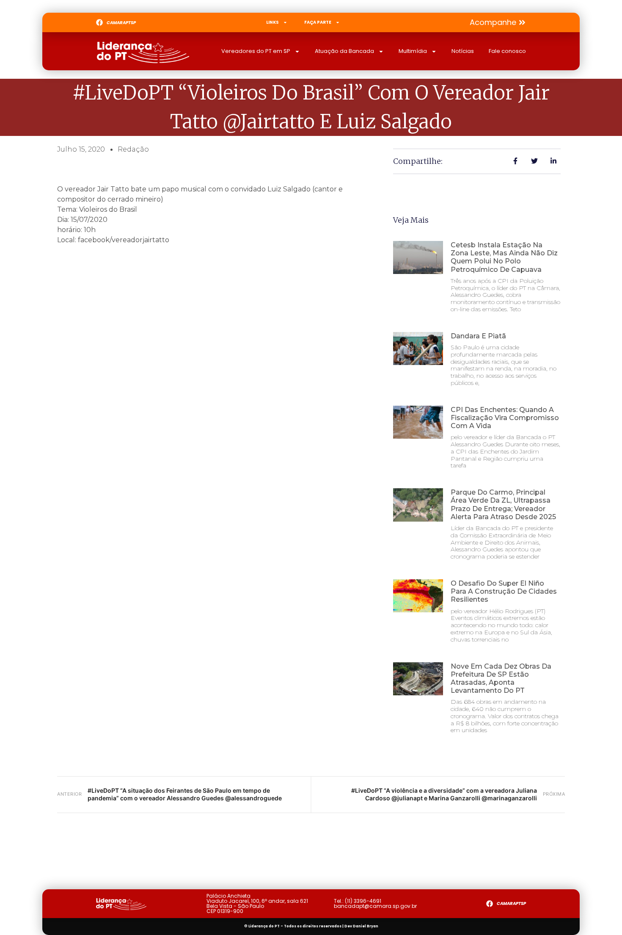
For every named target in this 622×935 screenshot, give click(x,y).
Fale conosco (507, 51)
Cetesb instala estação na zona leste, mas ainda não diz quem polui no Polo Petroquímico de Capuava (504, 257)
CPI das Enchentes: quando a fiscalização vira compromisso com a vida (505, 418)
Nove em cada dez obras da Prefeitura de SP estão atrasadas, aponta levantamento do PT (501, 678)
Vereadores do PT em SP (255, 51)
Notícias (462, 51)
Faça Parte (317, 22)
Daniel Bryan (365, 926)
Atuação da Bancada (344, 51)
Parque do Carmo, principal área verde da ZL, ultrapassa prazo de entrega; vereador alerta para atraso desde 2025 (503, 504)
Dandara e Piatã (478, 336)
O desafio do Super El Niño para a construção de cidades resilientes (504, 591)
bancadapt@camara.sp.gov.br (375, 906)
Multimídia (413, 51)
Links (272, 22)
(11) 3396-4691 (363, 901)
